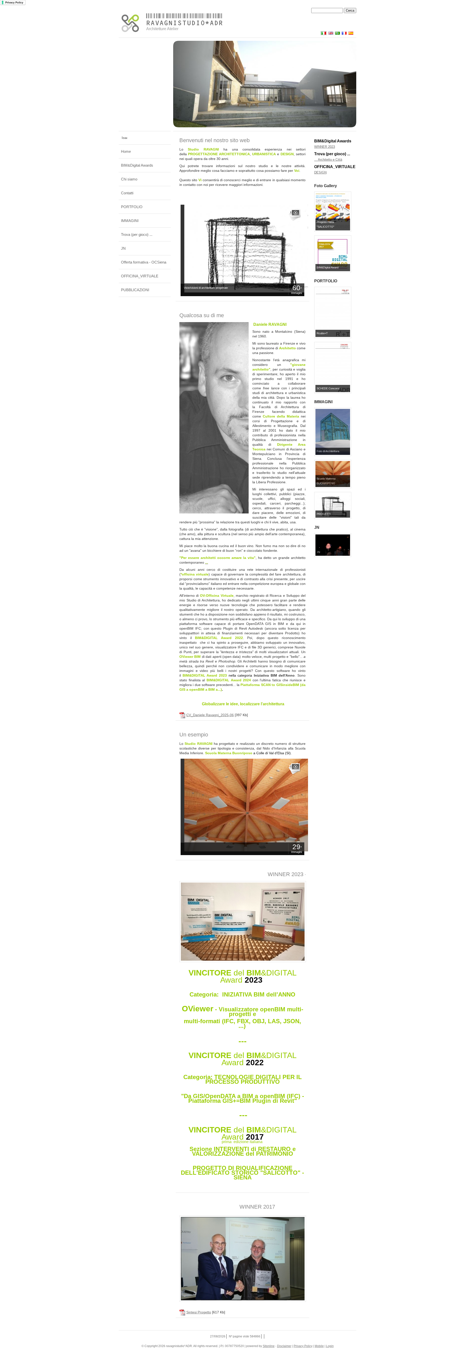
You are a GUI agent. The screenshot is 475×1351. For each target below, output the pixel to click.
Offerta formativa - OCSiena (143, 262)
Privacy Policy (303, 1346)
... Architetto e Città (328, 159)
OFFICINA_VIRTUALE (139, 276)
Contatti (127, 193)
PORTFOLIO (131, 207)
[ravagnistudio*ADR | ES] (350, 34)
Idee (317, 172)
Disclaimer (284, 1346)
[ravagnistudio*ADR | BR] (336, 34)
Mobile (319, 1346)
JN (123, 248)
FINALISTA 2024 (326, 147)
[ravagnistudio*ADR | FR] (343, 34)
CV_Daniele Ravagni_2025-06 (210, 715)
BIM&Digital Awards (137, 165)
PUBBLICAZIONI (135, 290)
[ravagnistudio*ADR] (130, 23)
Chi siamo (129, 179)
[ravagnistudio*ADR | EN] (330, 34)
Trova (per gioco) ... (136, 234)
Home (126, 151)
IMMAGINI (130, 221)
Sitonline (269, 1346)
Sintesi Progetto (198, 1312)
